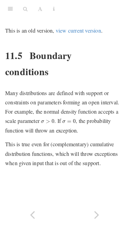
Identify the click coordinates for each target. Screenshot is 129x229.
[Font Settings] (40, 8)
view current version (78, 30)
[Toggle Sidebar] (10, 8)
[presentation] (47, 121)
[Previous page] (32, 214)
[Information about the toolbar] (54, 8)
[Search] (25, 8)
